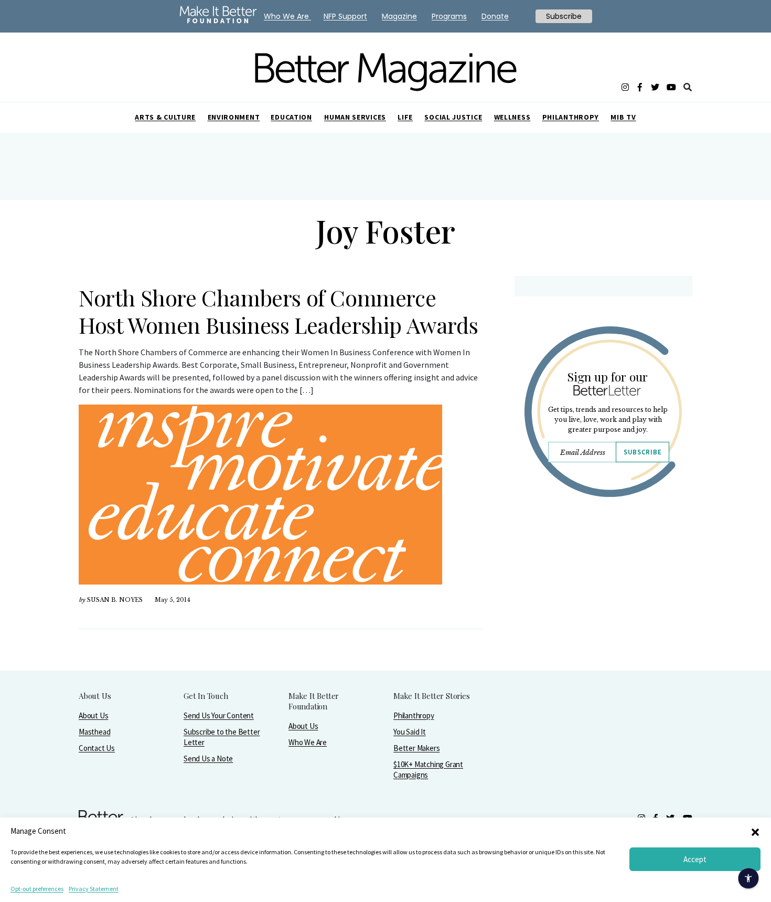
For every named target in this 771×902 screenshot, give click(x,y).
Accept (694, 859)
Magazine (399, 16)
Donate (495, 16)
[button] (755, 831)
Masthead (94, 732)
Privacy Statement (94, 889)
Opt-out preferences (36, 889)
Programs (449, 16)
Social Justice (453, 117)
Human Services (355, 117)
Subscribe (642, 452)
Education (291, 117)
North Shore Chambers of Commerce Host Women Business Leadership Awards (278, 311)
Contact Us (97, 748)
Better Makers (416, 748)
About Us (93, 715)
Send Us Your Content (219, 715)
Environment (234, 117)
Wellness (512, 117)
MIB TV (623, 117)
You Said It (409, 732)
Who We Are (307, 742)
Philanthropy (570, 117)
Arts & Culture (165, 117)
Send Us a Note (208, 758)
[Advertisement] (603, 596)
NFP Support (345, 16)
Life (405, 117)
